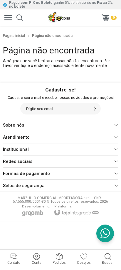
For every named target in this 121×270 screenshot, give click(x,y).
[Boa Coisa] (59, 17)
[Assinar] (95, 108)
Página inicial (14, 35)
